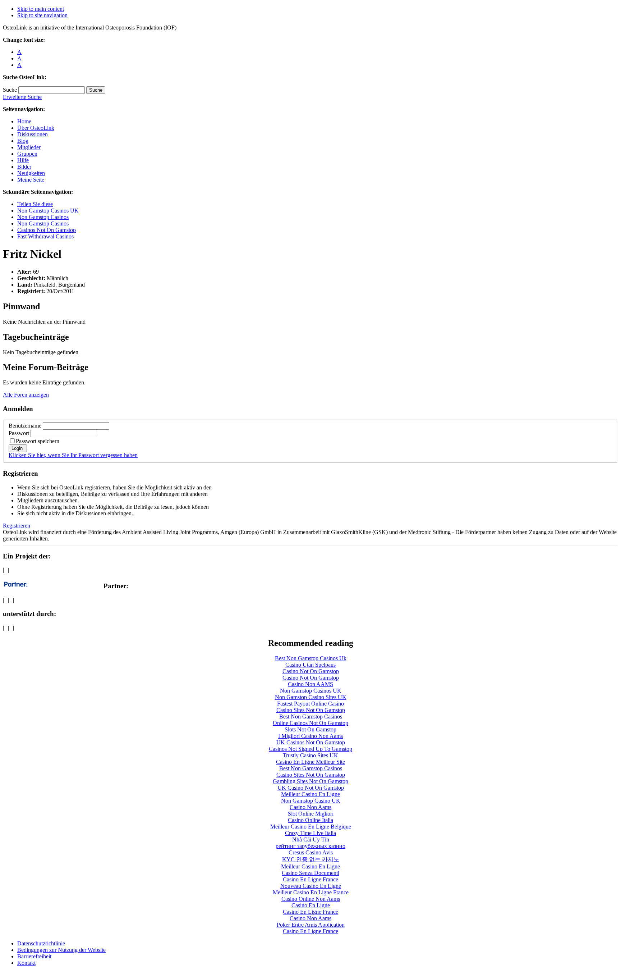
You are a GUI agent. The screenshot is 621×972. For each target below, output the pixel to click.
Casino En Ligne (310, 905)
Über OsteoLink (35, 128)
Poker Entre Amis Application (311, 925)
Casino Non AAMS (310, 684)
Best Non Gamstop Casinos (310, 716)
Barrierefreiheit (34, 956)
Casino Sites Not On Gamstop (310, 710)
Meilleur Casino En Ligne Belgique (310, 826)
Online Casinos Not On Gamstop (310, 723)
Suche (10, 90)
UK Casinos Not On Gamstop (310, 742)
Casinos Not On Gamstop (46, 230)
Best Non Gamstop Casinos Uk (310, 658)
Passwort (19, 433)
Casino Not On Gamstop (310, 671)
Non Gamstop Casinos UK (48, 210)
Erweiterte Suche (22, 97)
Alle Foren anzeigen (26, 395)
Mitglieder (29, 147)
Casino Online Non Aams (310, 899)
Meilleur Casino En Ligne (310, 794)
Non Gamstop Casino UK (310, 801)
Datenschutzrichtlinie (41, 943)
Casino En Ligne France (310, 879)
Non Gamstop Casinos (43, 217)
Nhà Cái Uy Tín (310, 839)
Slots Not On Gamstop (310, 729)
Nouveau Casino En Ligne (310, 886)
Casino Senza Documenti (310, 873)
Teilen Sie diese (35, 204)
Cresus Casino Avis (311, 852)
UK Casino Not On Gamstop (310, 788)
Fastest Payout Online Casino (310, 704)
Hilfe (23, 160)
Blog (22, 141)
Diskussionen (32, 134)
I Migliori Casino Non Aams (310, 736)
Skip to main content (40, 9)
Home (24, 121)
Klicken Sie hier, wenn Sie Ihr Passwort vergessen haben (73, 455)
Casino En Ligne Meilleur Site (310, 762)
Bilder (24, 167)
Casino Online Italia (310, 820)
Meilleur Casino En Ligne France (311, 892)
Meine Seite (30, 180)
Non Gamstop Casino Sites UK (310, 697)
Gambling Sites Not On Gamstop (310, 781)
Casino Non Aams (310, 807)
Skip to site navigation (42, 15)
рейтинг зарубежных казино (310, 846)
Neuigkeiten (31, 173)
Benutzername (25, 426)
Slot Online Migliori (311, 814)
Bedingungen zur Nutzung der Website (61, 950)
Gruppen (27, 154)
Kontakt (26, 963)
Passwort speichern (37, 441)
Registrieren (16, 525)
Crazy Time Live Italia (310, 833)
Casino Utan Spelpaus (310, 665)
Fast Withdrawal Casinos (45, 236)
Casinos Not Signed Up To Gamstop (310, 749)
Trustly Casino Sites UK (310, 755)
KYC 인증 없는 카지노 (310, 859)
